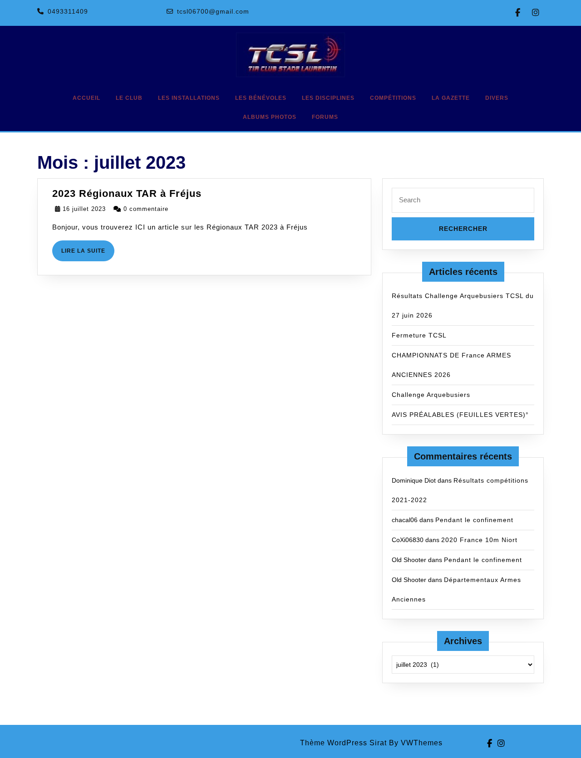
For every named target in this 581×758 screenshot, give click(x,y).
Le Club (129, 98)
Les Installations (189, 98)
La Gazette (451, 98)
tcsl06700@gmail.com (213, 11)
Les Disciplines (328, 98)
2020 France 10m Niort (479, 539)
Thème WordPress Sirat (343, 743)
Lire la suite (87, 254)
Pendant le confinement (474, 519)
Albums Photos (269, 117)
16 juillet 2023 (84, 208)
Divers (496, 98)
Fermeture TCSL (419, 335)
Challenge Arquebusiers (431, 394)
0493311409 (68, 11)
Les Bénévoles (260, 98)
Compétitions (393, 98)
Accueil (86, 98)
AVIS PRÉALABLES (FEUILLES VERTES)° (460, 414)
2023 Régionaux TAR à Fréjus (127, 193)
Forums (325, 117)
